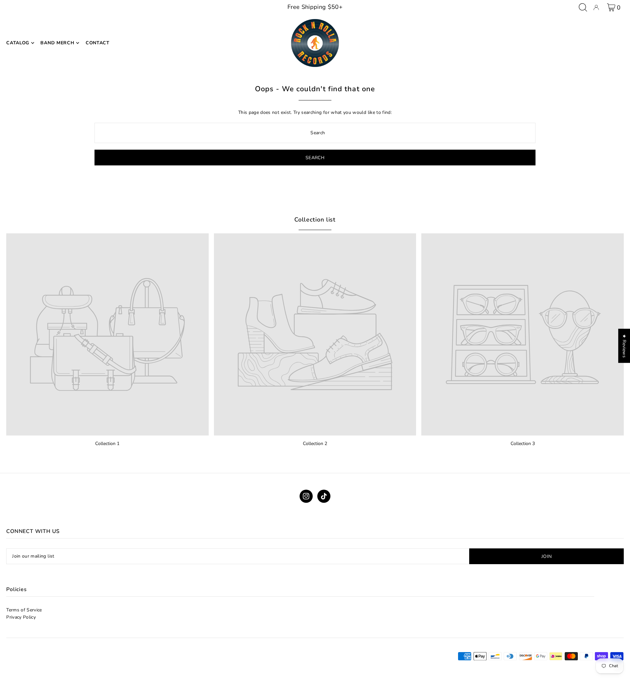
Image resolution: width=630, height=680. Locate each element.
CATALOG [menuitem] (17, 43)
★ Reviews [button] (624, 346)
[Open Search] (583, 7)
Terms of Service (24, 610)
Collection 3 (523, 443)
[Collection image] (107, 334)
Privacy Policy (21, 617)
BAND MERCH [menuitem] (57, 43)
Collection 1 (107, 443)
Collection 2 (315, 443)
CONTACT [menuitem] (98, 43)
